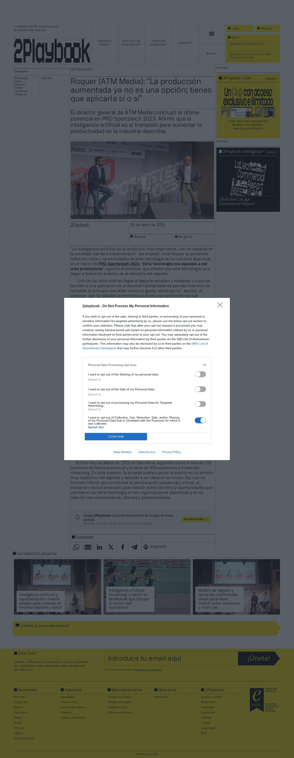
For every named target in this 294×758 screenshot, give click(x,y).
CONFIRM (116, 436)
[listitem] (147, 365)
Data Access (147, 452)
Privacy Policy (171, 452)
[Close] (221, 306)
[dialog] (147, 379)
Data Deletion (122, 452)
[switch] (200, 374)
